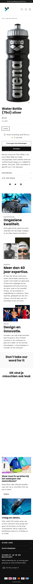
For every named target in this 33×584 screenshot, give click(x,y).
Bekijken (6, 494)
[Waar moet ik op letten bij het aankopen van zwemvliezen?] (16, 465)
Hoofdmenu (9, 548)
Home (3, 18)
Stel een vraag (8, 178)
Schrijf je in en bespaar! (11, 556)
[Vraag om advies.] (16, 506)
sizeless (5, 129)
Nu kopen (16, 149)
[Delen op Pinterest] (22, 184)
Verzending (7, 173)
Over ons (7, 543)
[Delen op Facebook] (11, 184)
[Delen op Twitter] (16, 184)
